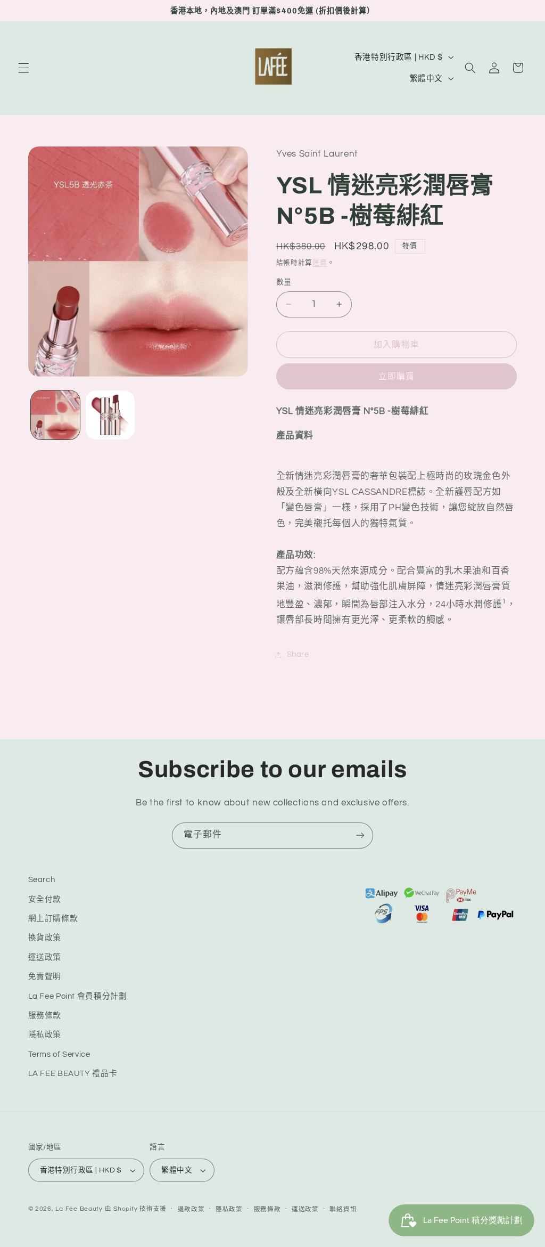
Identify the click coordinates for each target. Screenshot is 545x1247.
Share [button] (298, 654)
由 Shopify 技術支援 (136, 1209)
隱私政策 (45, 1035)
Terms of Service (59, 1054)
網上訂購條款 (53, 919)
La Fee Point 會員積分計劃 (77, 996)
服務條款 (45, 1016)
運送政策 (45, 957)
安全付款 (45, 899)
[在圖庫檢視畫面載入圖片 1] (55, 414)
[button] (23, 67)
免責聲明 (45, 977)
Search (41, 880)
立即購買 (396, 376)
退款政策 (191, 1209)
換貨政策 (45, 938)
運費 (319, 262)
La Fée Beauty (79, 1209)
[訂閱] (360, 835)
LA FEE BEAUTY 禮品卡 (73, 1074)
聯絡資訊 (343, 1209)
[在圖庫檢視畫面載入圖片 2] (110, 414)
